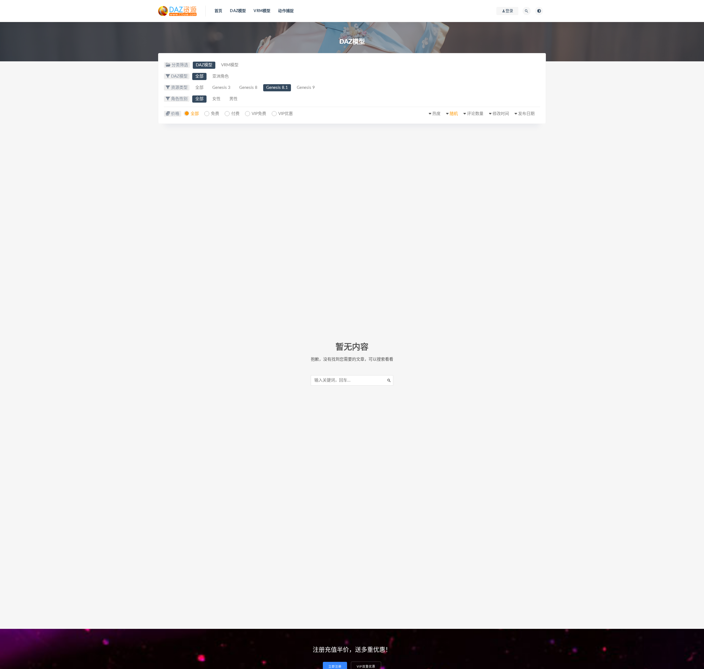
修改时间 (501, 114)
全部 (199, 76)
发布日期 (526, 114)
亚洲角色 (220, 76)
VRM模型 (262, 11)
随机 (454, 114)
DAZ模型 (238, 11)
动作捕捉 (286, 11)
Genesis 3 (221, 88)
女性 (216, 99)
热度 (436, 114)
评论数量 (475, 114)
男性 (233, 99)
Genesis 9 (306, 88)
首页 (218, 11)
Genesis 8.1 (277, 88)
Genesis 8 (248, 88)
